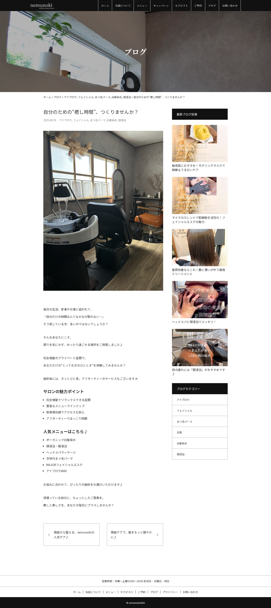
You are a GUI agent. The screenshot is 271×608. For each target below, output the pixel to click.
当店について (123, 5)
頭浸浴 (122, 120)
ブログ (212, 5)
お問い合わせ (230, 5)
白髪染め (112, 120)
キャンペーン (161, 5)
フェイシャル (81, 120)
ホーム (105, 5)
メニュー (142, 5)
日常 (179, 432)
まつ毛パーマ (97, 120)
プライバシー (170, 592)
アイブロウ (65, 120)
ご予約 (198, 5)
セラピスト (181, 5)
